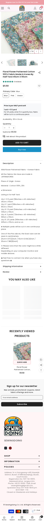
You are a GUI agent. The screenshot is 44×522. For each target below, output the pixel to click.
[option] (22, 34)
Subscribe (22, 405)
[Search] (9, 9)
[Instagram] (5, 449)
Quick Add (22, 363)
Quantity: (7, 125)
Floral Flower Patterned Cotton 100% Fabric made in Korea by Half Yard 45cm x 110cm (22, 369)
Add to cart (21, 144)
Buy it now (22, 151)
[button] (36, 53)
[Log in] (35, 9)
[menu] (2, 9)
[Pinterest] (10, 449)
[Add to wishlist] (39, 87)
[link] (11, 314)
